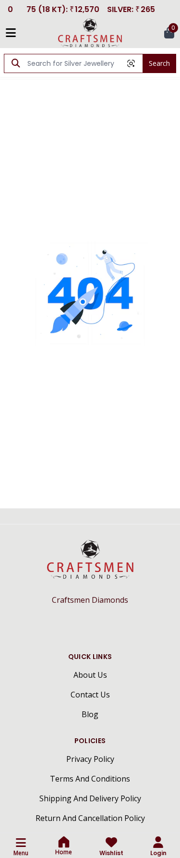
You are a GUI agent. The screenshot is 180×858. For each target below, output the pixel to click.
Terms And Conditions (90, 778)
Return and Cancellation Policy (90, 818)
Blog (90, 714)
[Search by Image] (131, 63)
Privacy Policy (90, 759)
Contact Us (90, 694)
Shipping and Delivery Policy (90, 798)
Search (159, 63)
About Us (90, 675)
